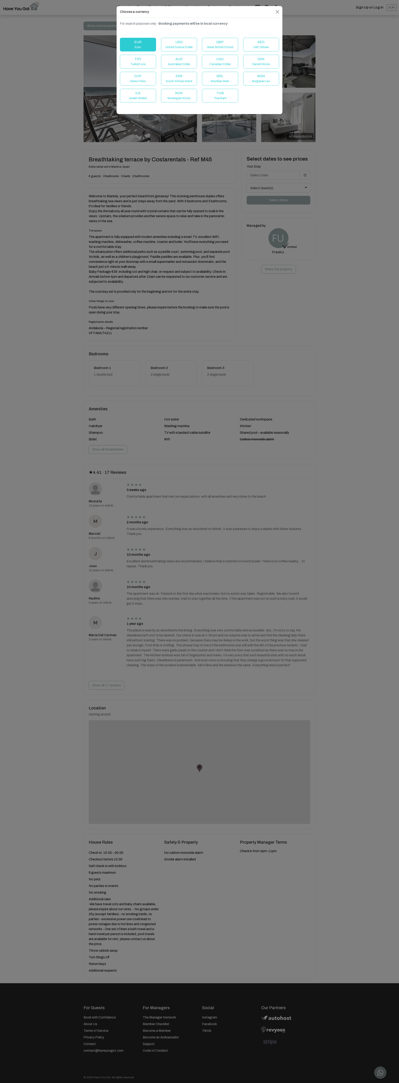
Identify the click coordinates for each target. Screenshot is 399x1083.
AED (261, 44)
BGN (261, 78)
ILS (138, 95)
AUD (179, 61)
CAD (220, 61)
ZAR (179, 78)
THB (220, 95)
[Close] (277, 12)
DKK (261, 61)
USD (179, 44)
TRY (138, 61)
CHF (138, 78)
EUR (138, 44)
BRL (220, 78)
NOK (178, 95)
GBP (220, 44)
